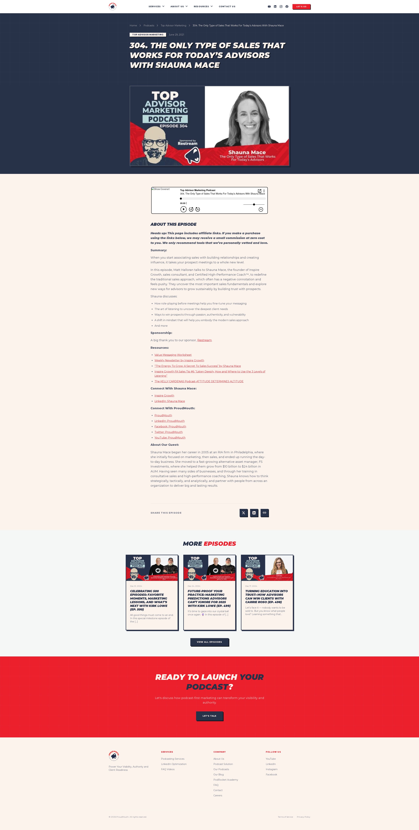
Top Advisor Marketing (173, 25)
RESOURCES (204, 7)
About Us (218, 758)
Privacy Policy (303, 817)
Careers (217, 795)
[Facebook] (287, 6)
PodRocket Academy (225, 779)
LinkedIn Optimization (174, 764)
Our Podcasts (221, 769)
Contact (218, 790)
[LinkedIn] (275, 6)
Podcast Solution (223, 764)
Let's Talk (209, 716)
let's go (301, 7)
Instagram (272, 769)
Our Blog (218, 774)
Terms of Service (285, 817)
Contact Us (227, 6)
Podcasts (149, 25)
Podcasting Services (172, 758)
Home (133, 25)
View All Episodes (209, 642)
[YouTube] (269, 6)
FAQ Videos (167, 769)
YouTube (271, 758)
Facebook (271, 774)
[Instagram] (281, 6)
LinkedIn (271, 764)
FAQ (216, 785)
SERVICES (157, 7)
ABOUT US (180, 7)
